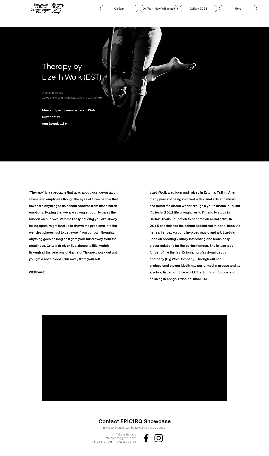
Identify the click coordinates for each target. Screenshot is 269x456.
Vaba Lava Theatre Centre (86, 97)
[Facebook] (146, 438)
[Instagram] (158, 438)
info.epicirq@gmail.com (120, 438)
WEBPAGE (37, 272)
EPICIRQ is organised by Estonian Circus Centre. (134, 427)
